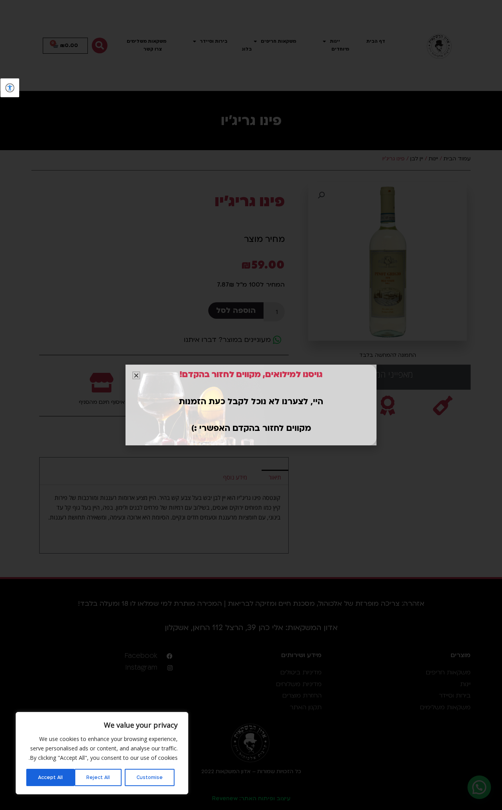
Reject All (98, 777)
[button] (136, 375)
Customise (149, 777)
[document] (251, 405)
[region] (102, 753)
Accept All (50, 777)
